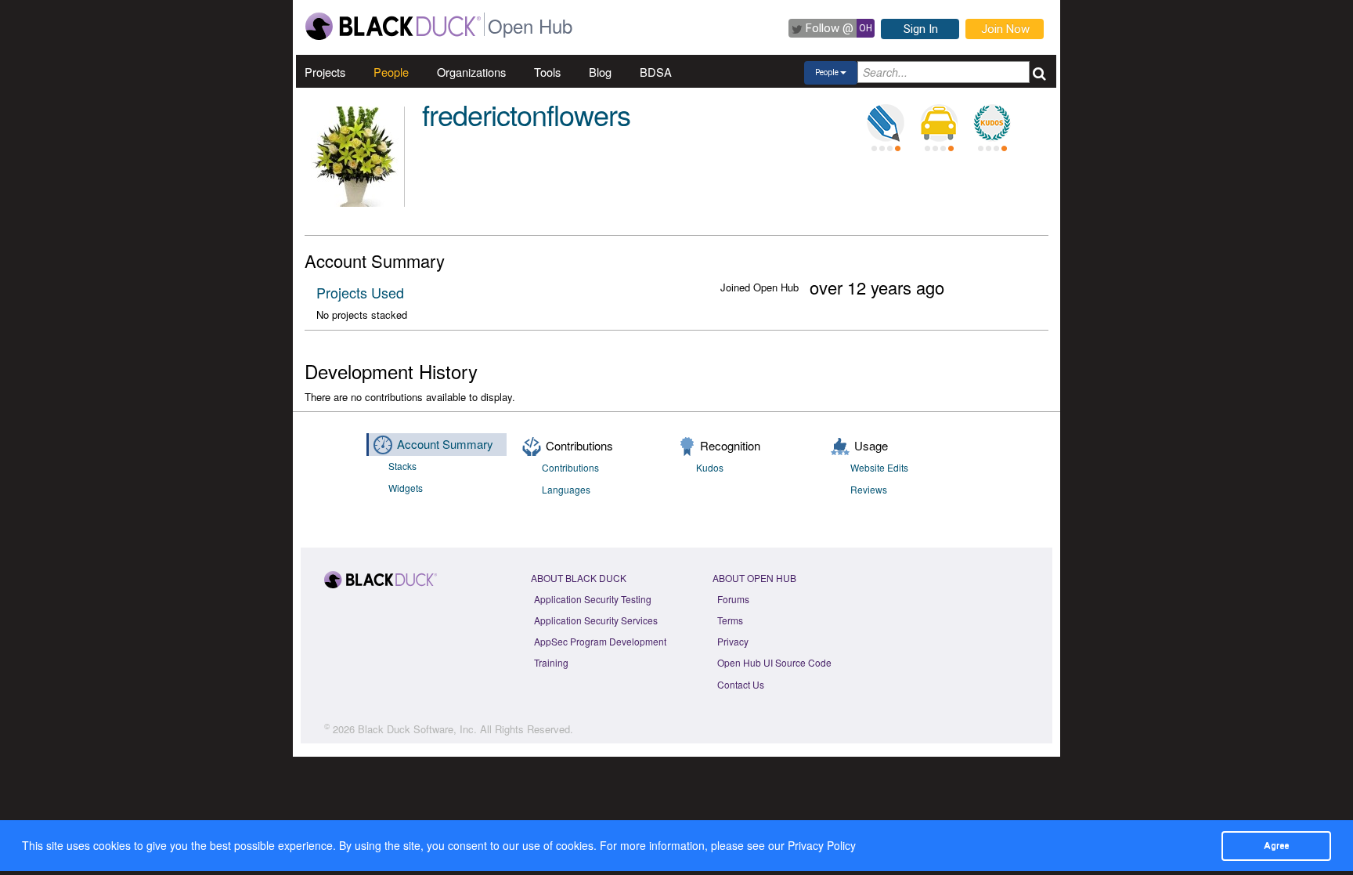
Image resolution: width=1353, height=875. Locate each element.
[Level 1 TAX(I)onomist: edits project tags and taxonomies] (939, 123)
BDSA (656, 71)
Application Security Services (596, 620)
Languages (566, 489)
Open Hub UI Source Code (774, 662)
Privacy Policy (822, 845)
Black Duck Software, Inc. (417, 728)
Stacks (402, 465)
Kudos (709, 467)
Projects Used (360, 292)
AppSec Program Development (600, 641)
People (391, 71)
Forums (733, 599)
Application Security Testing (592, 599)
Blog (600, 71)
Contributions (570, 467)
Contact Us (740, 684)
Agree (1276, 845)
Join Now (1005, 29)
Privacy (733, 641)
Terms (730, 620)
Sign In (921, 29)
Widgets (405, 487)
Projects (325, 71)
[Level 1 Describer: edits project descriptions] (885, 123)
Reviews (868, 489)
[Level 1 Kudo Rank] (992, 123)
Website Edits (879, 467)
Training (551, 662)
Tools (547, 71)
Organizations (471, 71)
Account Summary (445, 444)
